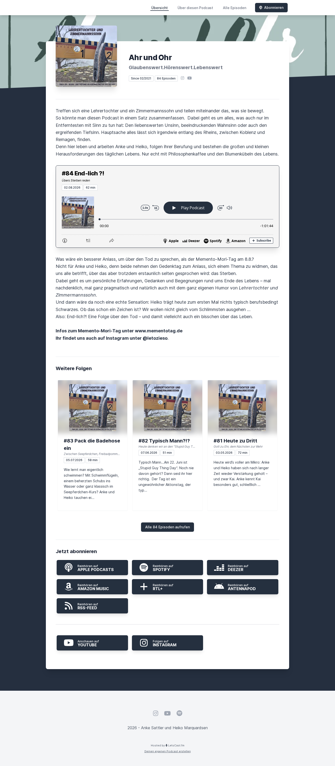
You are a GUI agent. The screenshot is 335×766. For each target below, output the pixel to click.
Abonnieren (273, 7)
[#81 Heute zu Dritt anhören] (242, 407)
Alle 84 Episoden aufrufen (167, 527)
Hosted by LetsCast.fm (167, 745)
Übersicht (159, 8)
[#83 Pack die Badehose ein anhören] (92, 407)
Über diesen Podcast (195, 8)
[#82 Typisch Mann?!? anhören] (167, 407)
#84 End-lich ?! (83, 173)
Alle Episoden (234, 8)
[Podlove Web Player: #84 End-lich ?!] (167, 219)
